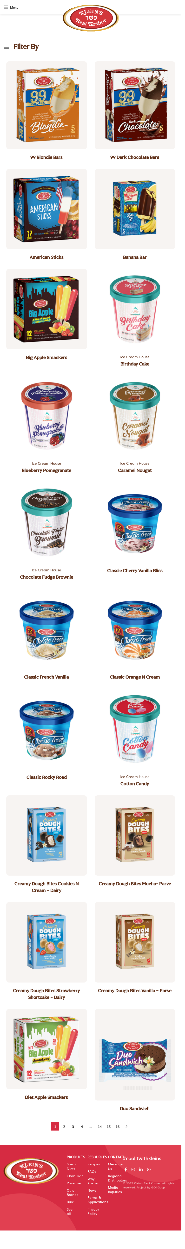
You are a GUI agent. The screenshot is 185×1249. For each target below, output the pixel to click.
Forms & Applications (92, 1199)
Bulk (70, 1202)
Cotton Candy (134, 783)
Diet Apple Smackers (46, 1097)
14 (100, 1126)
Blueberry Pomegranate (46, 470)
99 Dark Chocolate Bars (134, 157)
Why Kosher (92, 1180)
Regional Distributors (113, 1178)
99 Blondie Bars (46, 157)
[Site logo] (91, 16)
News (91, 1190)
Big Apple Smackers (46, 357)
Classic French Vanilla (46, 677)
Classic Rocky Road (46, 777)
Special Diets (72, 1166)
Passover (72, 1183)
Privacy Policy (92, 1211)
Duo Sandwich (135, 1108)
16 (117, 1126)
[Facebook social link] (126, 1169)
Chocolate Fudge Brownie (46, 577)
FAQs (91, 1171)
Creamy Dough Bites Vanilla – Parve (135, 990)
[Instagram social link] (133, 1169)
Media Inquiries (113, 1189)
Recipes (92, 1164)
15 (109, 1126)
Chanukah (72, 1176)
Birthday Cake (134, 364)
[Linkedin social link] (141, 1169)
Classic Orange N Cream (135, 677)
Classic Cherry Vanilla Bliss (135, 570)
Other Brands (72, 1192)
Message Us (113, 1166)
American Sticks (47, 257)
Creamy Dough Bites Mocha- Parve (135, 883)
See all (70, 1211)
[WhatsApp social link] (148, 1169)
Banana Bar (135, 257)
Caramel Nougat (135, 470)
